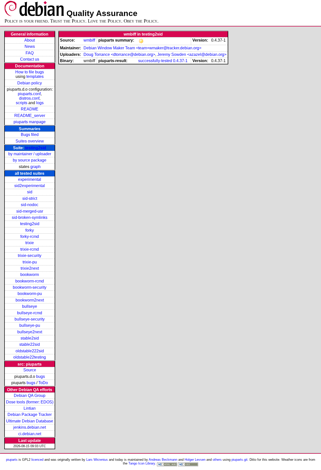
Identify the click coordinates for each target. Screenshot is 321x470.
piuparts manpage (30, 122)
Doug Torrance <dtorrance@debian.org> (119, 54)
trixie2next (30, 268)
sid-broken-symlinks (29, 217)
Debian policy (29, 83)
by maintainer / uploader (29, 154)
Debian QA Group (29, 395)
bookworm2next (30, 300)
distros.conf (29, 98)
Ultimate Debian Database (29, 421)
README (29, 109)
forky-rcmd (29, 236)
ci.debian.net (29, 434)
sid (29, 192)
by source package (29, 160)
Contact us (29, 59)
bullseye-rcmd (29, 313)
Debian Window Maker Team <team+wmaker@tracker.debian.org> (142, 48)
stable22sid (29, 344)
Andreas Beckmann (163, 459)
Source (29, 370)
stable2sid (30, 338)
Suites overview (30, 141)
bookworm (29, 274)
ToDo (43, 383)
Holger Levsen (195, 459)
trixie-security (29, 255)
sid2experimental (29, 186)
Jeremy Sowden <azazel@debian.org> (191, 54)
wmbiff (89, 40)
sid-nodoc (29, 205)
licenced (37, 459)
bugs (40, 376)
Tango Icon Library (141, 463)
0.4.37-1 (180, 61)
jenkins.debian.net (29, 427)
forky (29, 230)
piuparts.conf (29, 94)
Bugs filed (30, 134)
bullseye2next (29, 332)
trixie (29, 243)
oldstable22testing (29, 357)
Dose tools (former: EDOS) (29, 402)
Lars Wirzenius (97, 459)
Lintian (30, 408)
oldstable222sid (30, 351)
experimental (29, 179)
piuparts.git (239, 459)
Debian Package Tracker (30, 414)
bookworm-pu (30, 293)
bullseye (29, 306)
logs (40, 103)
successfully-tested (155, 61)
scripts (21, 103)
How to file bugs (29, 72)
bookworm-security (29, 287)
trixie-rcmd (29, 249)
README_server (29, 115)
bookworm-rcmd (29, 281)
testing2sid (35, 148)
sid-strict (29, 198)
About (29, 40)
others (217, 459)
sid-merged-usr (29, 211)
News (30, 46)
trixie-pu (30, 262)
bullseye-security (30, 319)
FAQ (30, 53)
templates (35, 76)
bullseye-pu (29, 325)
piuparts (12, 459)
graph (35, 167)
